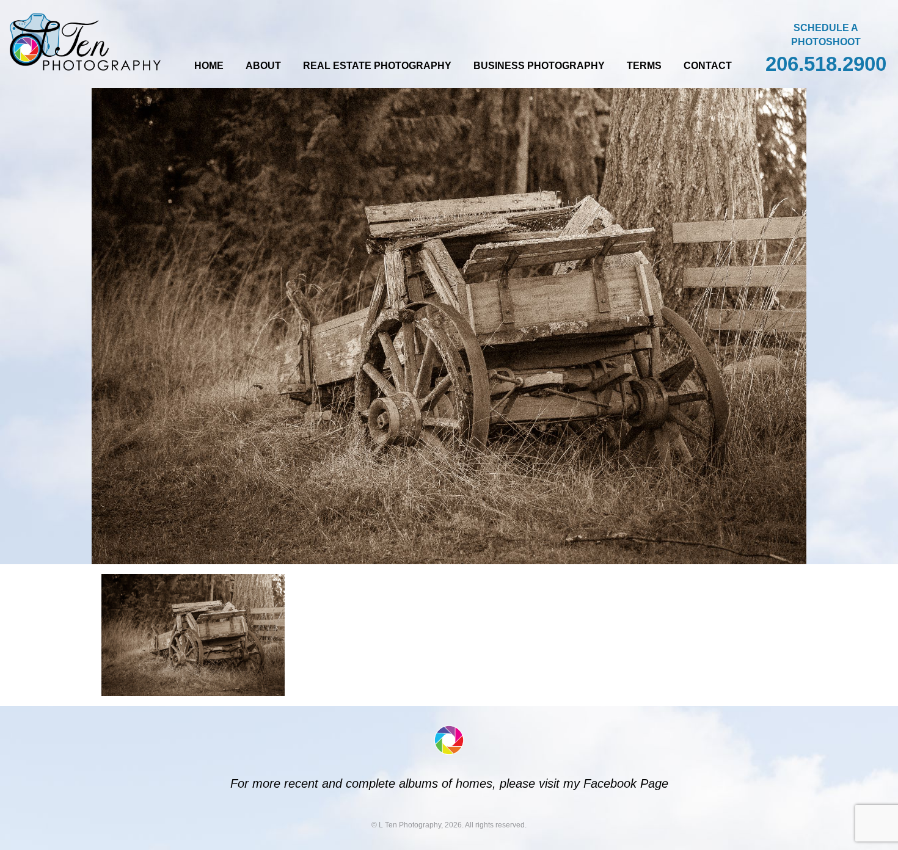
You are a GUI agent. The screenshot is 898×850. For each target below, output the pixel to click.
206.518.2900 (825, 64)
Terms (644, 65)
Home (209, 65)
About (263, 65)
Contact (708, 65)
